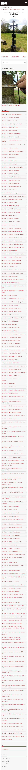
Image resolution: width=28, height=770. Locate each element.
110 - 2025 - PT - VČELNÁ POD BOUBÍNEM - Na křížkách (12, 492)
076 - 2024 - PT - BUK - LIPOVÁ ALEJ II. (10, 359)
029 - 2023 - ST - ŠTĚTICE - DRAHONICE (10, 205)
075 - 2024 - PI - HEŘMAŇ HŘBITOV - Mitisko (12, 356)
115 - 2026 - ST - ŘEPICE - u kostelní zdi (10, 513)
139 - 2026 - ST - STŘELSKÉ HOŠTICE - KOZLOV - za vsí (13, 598)
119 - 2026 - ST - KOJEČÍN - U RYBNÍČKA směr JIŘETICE (12, 528)
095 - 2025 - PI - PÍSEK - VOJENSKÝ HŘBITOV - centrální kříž (12, 427)
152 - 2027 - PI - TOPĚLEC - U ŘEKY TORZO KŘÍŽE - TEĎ (13, 652)
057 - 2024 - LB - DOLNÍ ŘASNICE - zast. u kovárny (13, 298)
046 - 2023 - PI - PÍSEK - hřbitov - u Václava (11, 260)
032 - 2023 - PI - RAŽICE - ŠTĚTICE (9, 215)
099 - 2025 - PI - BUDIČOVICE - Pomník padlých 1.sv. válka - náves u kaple (13, 446)
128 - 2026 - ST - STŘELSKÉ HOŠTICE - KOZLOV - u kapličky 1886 (13, 558)
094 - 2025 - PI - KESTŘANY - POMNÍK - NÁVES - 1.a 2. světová (13, 422)
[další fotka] (24, 35)
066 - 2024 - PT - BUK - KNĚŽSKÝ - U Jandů (11, 327)
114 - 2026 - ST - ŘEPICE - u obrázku (10, 509)
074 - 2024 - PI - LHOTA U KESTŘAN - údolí (11, 353)
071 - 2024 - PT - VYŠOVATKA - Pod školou (11, 343)
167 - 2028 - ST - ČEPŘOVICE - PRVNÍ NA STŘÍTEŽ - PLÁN (13, 690)
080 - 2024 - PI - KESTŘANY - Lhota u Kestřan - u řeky (13, 372)
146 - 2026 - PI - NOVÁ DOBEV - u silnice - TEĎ (12, 617)
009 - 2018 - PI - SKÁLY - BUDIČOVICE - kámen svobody (12, 140)
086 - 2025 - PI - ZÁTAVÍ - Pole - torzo (10, 393)
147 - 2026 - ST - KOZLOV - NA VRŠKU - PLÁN (12, 623)
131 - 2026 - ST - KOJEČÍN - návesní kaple (11, 570)
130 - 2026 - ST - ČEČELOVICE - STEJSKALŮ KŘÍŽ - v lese (13, 566)
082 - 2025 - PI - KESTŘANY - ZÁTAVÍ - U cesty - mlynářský (12, 379)
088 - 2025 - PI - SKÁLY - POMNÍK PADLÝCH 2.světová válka (11, 402)
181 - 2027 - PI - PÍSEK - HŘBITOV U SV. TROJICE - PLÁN (12, 714)
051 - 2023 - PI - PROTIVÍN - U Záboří (10, 276)
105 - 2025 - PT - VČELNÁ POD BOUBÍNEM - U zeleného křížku (12, 469)
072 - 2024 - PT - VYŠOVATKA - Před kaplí (11, 347)
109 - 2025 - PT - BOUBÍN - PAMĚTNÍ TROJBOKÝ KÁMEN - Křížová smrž (12, 488)
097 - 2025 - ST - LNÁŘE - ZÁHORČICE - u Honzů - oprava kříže (12, 437)
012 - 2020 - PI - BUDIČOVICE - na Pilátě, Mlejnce (12, 151)
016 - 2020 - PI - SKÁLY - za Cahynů (9, 164)
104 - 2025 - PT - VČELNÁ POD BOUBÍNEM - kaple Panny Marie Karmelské (13, 464)
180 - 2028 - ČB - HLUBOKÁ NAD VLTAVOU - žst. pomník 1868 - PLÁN (12, 710)
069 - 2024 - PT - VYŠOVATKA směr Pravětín (11, 337)
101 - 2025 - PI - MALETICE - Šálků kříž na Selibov (12, 454)
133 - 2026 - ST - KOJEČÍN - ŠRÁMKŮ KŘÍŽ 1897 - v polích (13, 577)
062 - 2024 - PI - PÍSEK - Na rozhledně (10, 314)
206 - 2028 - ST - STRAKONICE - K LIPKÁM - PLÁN (12, 726)
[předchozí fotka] (3, 35)
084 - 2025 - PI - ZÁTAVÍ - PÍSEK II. (9, 387)
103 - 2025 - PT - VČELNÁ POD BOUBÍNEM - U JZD (13, 460)
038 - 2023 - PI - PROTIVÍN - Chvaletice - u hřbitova (13, 234)
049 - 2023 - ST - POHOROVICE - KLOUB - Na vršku (13, 270)
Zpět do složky (15, 56)
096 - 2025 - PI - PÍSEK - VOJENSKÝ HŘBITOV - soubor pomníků (13, 432)
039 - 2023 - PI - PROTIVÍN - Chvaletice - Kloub (12, 238)
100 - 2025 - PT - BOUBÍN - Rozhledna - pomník (12, 450)
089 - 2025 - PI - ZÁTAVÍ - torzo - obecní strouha (12, 406)
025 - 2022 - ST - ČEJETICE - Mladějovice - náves (12, 193)
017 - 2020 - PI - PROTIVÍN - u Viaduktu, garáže (12, 167)
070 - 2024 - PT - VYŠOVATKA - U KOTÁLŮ (11, 340)
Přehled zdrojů (5, 749)
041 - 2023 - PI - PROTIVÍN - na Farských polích (12, 244)
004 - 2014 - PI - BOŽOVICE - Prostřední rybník (12, 124)
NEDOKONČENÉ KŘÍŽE (7, 739)
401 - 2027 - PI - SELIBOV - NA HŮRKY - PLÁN (12, 733)
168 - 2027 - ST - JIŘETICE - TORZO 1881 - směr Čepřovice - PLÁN (12, 695)
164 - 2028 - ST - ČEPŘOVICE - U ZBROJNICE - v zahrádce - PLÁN (12, 671)
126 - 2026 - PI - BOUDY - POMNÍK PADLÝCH (11, 551)
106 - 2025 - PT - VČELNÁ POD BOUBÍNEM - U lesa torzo (13, 473)
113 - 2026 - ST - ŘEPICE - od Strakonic (10, 506)
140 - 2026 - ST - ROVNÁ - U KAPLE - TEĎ (10, 105)
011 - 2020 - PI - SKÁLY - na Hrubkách (10, 9)
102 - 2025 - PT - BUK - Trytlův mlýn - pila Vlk (11, 457)
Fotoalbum (8, 8)
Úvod (2, 8)
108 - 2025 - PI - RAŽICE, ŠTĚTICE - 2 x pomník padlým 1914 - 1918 (12, 483)
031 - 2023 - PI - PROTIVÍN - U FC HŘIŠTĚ (11, 212)
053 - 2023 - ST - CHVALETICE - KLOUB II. (11, 282)
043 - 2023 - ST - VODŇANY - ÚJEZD (9, 250)
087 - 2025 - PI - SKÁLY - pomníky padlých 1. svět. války (13, 397)
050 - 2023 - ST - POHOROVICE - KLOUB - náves (12, 273)
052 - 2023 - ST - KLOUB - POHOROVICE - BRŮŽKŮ (13, 279)
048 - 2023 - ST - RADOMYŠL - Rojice (10, 266)
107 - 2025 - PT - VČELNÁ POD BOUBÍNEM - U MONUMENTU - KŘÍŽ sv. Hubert (12, 478)
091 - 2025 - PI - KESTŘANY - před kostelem (11, 412)
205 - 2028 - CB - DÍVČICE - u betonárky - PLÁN (12, 723)
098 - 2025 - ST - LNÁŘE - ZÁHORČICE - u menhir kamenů (12, 441)
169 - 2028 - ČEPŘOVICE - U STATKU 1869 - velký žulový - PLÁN (12, 700)
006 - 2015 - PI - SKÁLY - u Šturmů (9, 130)
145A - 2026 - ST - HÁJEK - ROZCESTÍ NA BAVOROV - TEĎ (13, 609)
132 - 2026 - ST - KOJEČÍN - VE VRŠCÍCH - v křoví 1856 (13, 573)
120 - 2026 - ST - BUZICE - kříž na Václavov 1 (11, 532)
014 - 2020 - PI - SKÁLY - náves (8, 157)
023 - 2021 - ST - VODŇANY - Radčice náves (11, 186)
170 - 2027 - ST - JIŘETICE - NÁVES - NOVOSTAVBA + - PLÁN (13, 705)
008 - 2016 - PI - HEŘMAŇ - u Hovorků (10, 137)
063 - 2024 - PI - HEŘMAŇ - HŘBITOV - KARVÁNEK (13, 318)
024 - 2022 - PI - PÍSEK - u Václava (9, 189)
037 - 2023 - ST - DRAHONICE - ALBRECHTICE (12, 231)
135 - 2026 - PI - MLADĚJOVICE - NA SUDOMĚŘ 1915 (13, 585)
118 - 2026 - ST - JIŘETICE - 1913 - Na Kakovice (12, 524)
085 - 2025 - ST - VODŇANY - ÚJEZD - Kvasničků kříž (13, 390)
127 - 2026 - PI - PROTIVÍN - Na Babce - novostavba (13, 554)
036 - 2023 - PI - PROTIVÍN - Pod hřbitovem (11, 228)
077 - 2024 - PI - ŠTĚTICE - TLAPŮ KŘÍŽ (10, 363)
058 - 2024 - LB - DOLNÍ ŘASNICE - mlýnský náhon (13, 302)
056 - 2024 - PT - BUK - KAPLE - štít (9, 295)
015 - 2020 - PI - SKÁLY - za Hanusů (9, 161)
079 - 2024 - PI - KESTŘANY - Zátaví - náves (11, 369)
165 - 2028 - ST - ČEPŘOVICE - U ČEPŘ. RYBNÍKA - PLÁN (12, 681)
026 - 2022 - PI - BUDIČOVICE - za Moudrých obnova (13, 196)
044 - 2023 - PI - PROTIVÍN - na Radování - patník (12, 254)
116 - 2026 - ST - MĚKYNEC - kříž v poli (10, 516)
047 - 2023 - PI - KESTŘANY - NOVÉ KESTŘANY (12, 263)
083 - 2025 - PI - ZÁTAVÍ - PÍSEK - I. (9, 383)
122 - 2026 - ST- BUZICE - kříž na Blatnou (11, 538)
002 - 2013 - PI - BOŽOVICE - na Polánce (10, 117)
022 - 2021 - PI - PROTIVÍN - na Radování (11, 183)
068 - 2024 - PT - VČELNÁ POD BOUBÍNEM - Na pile (13, 334)
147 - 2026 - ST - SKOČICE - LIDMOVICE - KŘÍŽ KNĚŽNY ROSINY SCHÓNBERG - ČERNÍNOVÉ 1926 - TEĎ (13, 628)
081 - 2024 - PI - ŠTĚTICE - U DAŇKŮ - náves (11, 375)
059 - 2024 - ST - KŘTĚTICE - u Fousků (10, 305)
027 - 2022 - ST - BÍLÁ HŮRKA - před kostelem (12, 199)
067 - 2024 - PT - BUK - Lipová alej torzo (10, 330)
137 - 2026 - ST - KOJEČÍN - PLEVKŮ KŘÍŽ (10, 591)
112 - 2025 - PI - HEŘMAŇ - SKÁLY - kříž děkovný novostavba (12, 502)
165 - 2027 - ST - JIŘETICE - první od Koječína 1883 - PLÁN (13, 676)
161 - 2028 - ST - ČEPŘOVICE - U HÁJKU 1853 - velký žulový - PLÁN (13, 657)
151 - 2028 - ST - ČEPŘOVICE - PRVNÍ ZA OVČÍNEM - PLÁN (13, 647)
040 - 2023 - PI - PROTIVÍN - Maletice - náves (11, 241)
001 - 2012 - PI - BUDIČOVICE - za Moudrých (11, 114)
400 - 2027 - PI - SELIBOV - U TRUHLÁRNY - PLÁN (12, 730)
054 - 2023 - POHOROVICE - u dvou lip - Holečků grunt (12, 286)
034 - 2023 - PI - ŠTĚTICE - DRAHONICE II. (11, 222)
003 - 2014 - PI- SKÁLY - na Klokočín (9, 121)
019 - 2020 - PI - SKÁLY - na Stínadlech (10, 173)
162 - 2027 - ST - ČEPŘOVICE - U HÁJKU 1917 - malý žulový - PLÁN (13, 662)
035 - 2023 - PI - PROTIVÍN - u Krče (9, 225)
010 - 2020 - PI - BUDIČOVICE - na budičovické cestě (13, 145)
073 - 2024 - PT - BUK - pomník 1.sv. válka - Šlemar (13, 350)
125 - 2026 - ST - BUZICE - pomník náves (10, 548)
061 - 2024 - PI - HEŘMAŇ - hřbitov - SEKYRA (11, 311)
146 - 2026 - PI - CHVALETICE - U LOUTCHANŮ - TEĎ (13, 613)
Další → (25, 56)
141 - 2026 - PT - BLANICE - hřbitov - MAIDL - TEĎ (13, 605)
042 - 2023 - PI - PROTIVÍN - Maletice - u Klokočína (13, 247)
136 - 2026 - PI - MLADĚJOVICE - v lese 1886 (11, 588)
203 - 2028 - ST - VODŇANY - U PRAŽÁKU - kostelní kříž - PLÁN (13, 719)
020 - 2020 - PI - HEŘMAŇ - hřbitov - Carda (11, 177)
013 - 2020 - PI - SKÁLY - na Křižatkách (10, 154)
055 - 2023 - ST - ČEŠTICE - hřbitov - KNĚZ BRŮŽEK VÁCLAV (13, 291)
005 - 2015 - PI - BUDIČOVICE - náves (10, 127)
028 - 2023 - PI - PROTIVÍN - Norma (9, 202)
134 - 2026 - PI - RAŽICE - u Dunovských (10, 581)
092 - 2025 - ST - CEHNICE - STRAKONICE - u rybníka (13, 415)
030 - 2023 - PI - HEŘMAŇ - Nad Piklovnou (11, 209)
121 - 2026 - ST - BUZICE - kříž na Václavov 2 (11, 535)
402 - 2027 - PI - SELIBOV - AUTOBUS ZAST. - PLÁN (13, 736)
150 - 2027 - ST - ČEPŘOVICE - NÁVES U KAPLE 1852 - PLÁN (13, 643)
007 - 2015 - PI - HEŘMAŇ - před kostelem (11, 133)
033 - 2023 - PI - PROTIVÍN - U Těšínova (10, 218)
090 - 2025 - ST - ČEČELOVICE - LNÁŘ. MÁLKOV (12, 409)
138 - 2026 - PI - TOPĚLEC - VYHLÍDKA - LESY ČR (12, 594)
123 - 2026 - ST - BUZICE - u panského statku (12, 541)
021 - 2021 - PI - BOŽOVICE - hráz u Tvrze (11, 180)
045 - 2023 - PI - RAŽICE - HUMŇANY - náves (11, 257)
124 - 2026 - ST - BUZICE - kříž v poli (9, 545)
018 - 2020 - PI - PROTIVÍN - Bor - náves (10, 170)
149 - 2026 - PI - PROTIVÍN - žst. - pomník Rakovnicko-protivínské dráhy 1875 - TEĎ (11, 638)
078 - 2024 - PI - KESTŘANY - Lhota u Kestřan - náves (13, 366)
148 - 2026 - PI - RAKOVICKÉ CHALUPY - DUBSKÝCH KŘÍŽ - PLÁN (13, 633)
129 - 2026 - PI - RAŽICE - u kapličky (9, 562)
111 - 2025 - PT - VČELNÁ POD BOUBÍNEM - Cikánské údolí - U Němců (13, 497)
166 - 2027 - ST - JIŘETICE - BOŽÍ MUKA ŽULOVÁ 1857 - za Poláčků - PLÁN (13, 686)
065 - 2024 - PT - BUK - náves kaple (9, 324)
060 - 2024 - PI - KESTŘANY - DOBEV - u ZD (11, 308)
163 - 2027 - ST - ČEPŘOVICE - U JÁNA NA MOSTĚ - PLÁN (13, 667)
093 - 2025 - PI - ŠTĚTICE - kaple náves (10, 419)
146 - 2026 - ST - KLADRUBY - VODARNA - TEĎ (12, 620)
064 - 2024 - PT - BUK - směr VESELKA (10, 321)
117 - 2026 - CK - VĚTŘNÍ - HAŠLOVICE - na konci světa (12, 520)
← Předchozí (4, 56)
